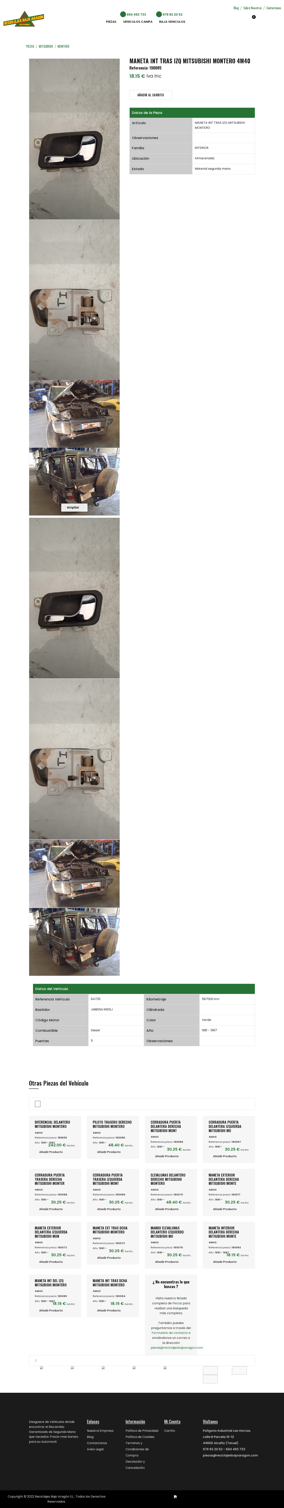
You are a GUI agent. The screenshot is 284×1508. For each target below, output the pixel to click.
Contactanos (273, 8)
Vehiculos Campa (137, 21)
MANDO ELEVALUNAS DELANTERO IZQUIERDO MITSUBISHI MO (167, 1232)
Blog (236, 8)
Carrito (169, 1430)
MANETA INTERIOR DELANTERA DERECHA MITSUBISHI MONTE (224, 1232)
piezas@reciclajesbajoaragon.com (177, 1347)
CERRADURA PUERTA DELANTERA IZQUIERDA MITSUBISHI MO (225, 1126)
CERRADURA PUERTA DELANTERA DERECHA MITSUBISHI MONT (166, 1126)
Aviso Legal (95, 1449)
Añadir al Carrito (150, 95)
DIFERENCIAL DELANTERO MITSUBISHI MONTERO (52, 1124)
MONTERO (63, 46)
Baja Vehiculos (172, 21)
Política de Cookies (140, 1437)
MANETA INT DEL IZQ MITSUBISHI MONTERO (51, 1282)
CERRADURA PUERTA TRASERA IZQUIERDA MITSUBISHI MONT (108, 1179)
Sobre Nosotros (252, 8)
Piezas (111, 21)
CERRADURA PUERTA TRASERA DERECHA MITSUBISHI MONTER (50, 1179)
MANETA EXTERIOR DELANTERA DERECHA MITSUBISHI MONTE (224, 1179)
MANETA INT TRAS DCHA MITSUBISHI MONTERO (110, 1282)
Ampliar (73, 507)
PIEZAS (30, 46)
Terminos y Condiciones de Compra (137, 1449)
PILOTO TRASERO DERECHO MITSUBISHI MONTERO (112, 1124)
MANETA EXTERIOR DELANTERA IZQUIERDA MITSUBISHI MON (51, 1232)
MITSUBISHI (46, 46)
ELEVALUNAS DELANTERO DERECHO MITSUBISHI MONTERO (168, 1179)
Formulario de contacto (170, 1333)
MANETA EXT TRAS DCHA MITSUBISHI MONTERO (110, 1230)
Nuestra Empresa (100, 1430)
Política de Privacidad (142, 1430)
